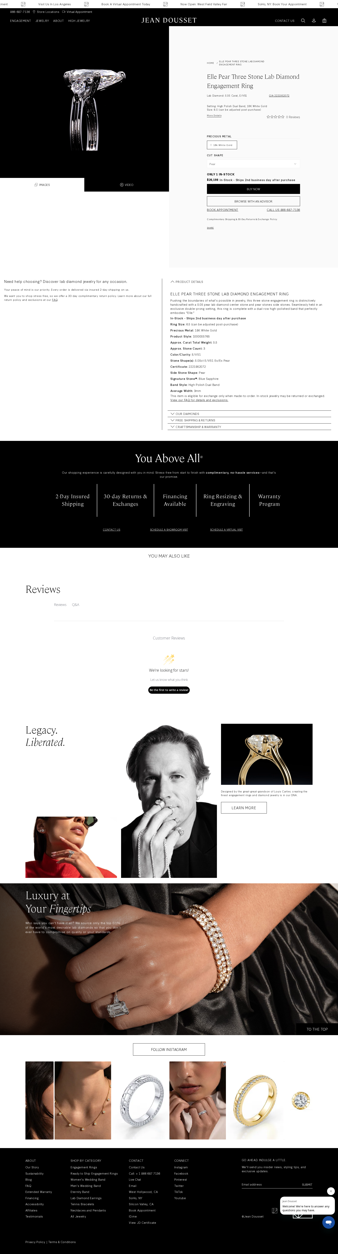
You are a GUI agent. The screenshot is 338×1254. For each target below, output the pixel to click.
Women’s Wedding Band (88, 1179)
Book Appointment (222, 210)
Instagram (181, 1167)
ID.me (133, 1216)
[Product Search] (303, 20)
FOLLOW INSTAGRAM (169, 1049)
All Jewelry (78, 1216)
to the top (317, 1029)
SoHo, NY (135, 1198)
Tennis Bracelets (82, 1204)
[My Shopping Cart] (324, 20)
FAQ (55, 300)
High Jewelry (79, 21)
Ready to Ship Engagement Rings (94, 1173)
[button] (83, 1100)
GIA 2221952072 (279, 95)
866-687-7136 (20, 12)
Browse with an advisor (253, 201)
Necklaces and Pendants (88, 1210)
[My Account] (313, 20)
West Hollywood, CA (143, 1192)
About (58, 21)
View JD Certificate (142, 1222)
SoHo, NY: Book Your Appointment (248, 4)
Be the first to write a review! (169, 690)
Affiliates (31, 1210)
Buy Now (253, 189)
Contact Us (137, 1167)
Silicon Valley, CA (141, 1204)
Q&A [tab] (75, 604)
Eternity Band (80, 1192)
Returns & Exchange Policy (261, 219)
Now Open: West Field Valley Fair (170, 4)
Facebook (181, 1173)
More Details (214, 115)
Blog (28, 1179)
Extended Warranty (38, 1192)
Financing (32, 1198)
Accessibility (34, 1204)
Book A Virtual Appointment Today (92, 4)
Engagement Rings (84, 1167)
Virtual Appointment (79, 12)
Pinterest (180, 1179)
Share (210, 227)
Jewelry (42, 21)
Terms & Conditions (62, 1242)
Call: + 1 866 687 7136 (144, 1173)
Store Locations (48, 12)
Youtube (180, 1198)
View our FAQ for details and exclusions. (199, 400)
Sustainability (34, 1173)
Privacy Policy (35, 1242)
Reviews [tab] (60, 604)
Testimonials (34, 1216)
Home (210, 62)
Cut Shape (215, 155)
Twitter (179, 1186)
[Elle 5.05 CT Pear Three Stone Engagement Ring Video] (84, 93)
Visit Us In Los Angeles (21, 4)
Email (133, 1186)
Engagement (20, 21)
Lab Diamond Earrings (86, 1198)
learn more (244, 807)
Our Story (32, 1167)
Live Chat (135, 1179)
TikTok (178, 1192)
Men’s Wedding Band (86, 1186)
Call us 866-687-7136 (283, 210)
